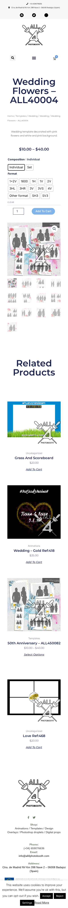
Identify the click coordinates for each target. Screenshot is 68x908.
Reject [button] (59, 895)
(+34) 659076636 (34, 848)
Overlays (12, 832)
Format (12, 173)
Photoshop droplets (31, 832)
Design (49, 828)
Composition (16, 159)
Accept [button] (46, 895)
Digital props (53, 832)
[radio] (16, 167)
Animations (21, 828)
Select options (34, 654)
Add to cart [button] (34, 469)
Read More (41, 902)
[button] (13, 58)
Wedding (33, 116)
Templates (21, 116)
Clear (10, 202)
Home (10, 116)
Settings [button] (27, 902)
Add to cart (43, 211)
